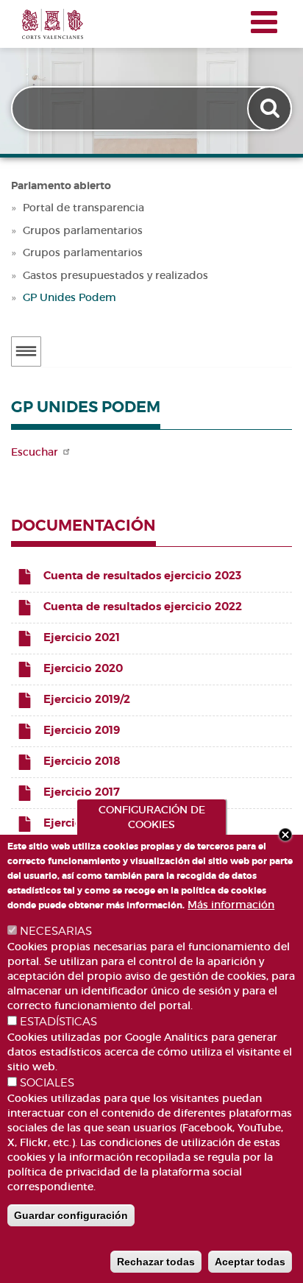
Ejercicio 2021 (81, 637)
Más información (231, 904)
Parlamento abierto (61, 185)
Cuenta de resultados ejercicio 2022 (142, 606)
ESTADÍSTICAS (58, 1021)
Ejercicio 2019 (81, 730)
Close (285, 835)
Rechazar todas (156, 1262)
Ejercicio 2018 (82, 761)
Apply (271, 109)
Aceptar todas (250, 1262)
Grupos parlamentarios (83, 230)
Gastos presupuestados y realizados (115, 275)
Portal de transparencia (83, 207)
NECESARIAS (56, 931)
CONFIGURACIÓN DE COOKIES (152, 817)
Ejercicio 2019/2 (86, 699)
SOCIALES (47, 1082)
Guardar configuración (71, 1215)
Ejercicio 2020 (83, 668)
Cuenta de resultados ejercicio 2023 (142, 575)
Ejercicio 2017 (81, 792)
